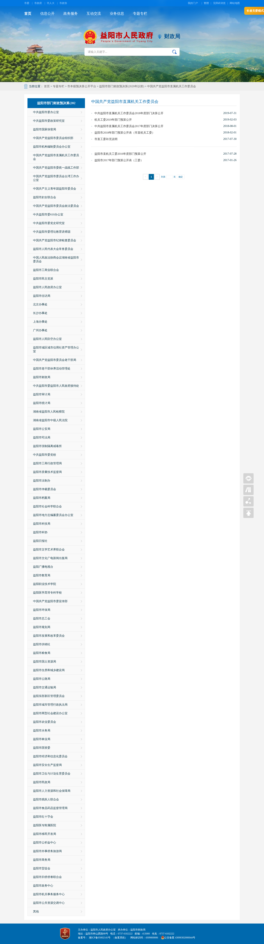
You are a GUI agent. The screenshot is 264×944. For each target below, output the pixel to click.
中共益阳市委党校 (44, 454)
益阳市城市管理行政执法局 (50, 704)
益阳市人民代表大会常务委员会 (53, 248)
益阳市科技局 (41, 523)
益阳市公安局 (41, 428)
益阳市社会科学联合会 (47, 506)
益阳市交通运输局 (44, 687)
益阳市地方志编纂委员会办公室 (53, 515)
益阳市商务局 (41, 859)
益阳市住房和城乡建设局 (49, 670)
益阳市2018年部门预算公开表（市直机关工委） (124, 132)
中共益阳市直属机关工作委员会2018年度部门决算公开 (128, 113)
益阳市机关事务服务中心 (49, 894)
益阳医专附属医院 (44, 825)
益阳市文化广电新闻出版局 (50, 558)
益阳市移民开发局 (44, 833)
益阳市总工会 (41, 618)
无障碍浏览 (219, 3)
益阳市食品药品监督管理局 (50, 808)
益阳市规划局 (41, 627)
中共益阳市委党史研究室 (49, 223)
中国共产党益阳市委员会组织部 (53, 137)
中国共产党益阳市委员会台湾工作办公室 (56, 178)
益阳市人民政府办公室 (47, 287)
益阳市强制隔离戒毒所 (47, 446)
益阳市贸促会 (41, 868)
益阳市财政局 (41, 377)
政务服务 (70, 13)
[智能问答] (248, 482)
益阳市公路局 (41, 678)
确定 (181, 177)
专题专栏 (140, 13)
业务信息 (117, 13)
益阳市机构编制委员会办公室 (51, 146)
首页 (27, 13)
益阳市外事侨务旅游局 (47, 851)
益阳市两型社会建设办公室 (50, 713)
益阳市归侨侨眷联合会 (47, 876)
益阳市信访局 (41, 295)
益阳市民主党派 (43, 278)
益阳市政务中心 (43, 885)
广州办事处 (40, 330)
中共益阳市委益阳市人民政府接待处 (56, 385)
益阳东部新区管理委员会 (49, 695)
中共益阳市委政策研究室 (49, 120)
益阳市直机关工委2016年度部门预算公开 (120, 153)
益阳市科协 (40, 532)
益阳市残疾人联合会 (46, 799)
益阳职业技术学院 (44, 583)
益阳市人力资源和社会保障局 (51, 790)
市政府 (38, 3)
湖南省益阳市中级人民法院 (50, 420)
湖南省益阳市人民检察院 (49, 411)
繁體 (206, 3)
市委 (26, 3)
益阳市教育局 (41, 575)
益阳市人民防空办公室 (47, 338)
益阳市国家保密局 (44, 129)
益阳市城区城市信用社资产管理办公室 (56, 349)
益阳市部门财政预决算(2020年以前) (121, 86)
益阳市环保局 (41, 609)
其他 (36, 911)
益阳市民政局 (41, 782)
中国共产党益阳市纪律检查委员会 (54, 240)
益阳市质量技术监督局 (47, 471)
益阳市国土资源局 (44, 661)
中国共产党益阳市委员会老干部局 (54, 359)
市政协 (63, 3)
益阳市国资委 (41, 747)
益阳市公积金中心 (44, 842)
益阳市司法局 (41, 437)
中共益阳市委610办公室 (48, 214)
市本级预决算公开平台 (81, 86)
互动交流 (94, 13)
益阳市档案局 (41, 497)
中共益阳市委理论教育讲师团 (51, 231)
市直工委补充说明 (105, 139)
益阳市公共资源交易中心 (49, 902)
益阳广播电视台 (43, 566)
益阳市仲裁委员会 (44, 489)
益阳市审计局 (41, 394)
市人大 (50, 3)
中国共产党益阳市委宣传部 (50, 601)
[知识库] (248, 494)
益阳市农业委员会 (44, 721)
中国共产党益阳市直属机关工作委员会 (171, 86)
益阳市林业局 (41, 739)
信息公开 (47, 13)
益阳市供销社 (41, 644)
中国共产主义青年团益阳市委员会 (54, 188)
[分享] (248, 505)
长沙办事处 (40, 313)
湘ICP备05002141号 (99, 937)
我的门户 (193, 3)
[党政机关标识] (65, 934)
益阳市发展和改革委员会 (49, 635)
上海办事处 (40, 321)
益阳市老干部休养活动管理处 (51, 368)
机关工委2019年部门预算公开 (113, 119)
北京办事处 (40, 304)
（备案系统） (119, 937)
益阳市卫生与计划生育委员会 (51, 773)
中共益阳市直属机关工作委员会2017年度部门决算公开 (128, 126)
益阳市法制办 (41, 480)
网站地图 (235, 3)
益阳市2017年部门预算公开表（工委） (118, 160)
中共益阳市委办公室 (46, 112)
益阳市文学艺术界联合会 (49, 549)
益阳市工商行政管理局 (47, 463)
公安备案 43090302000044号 (179, 937)
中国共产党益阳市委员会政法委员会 (56, 205)
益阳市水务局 (41, 730)
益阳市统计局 (41, 402)
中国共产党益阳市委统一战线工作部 (56, 167)
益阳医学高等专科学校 (47, 592)
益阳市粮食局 (41, 652)
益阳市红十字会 (43, 816)
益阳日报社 (40, 540)
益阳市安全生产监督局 (47, 764)
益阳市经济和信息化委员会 (50, 756)
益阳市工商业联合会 (46, 269)
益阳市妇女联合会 (44, 197)
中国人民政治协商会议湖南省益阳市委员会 (56, 259)
